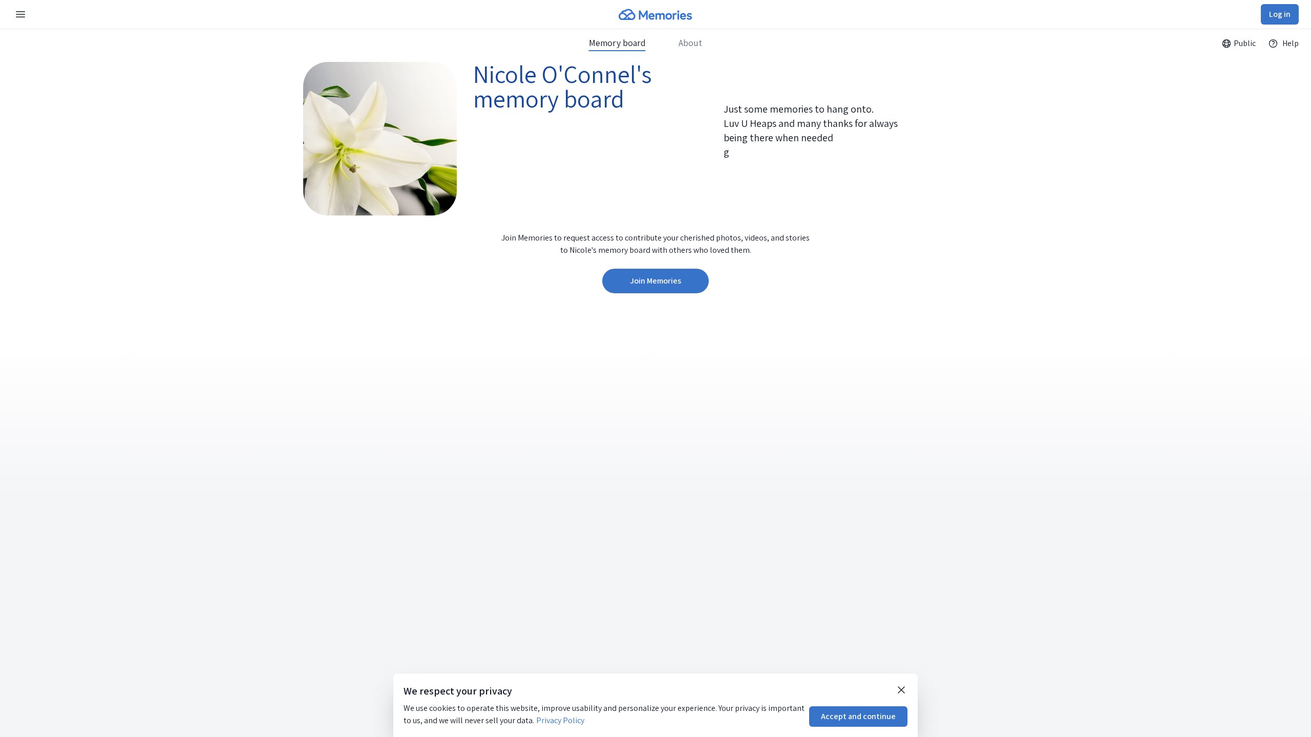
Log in (1280, 14)
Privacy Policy (560, 720)
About (690, 43)
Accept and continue (858, 716)
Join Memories (655, 280)
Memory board (617, 43)
